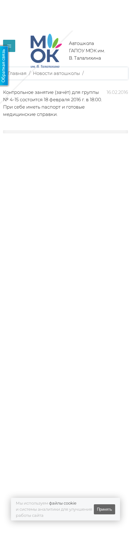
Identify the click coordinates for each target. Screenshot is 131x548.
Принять (104, 509)
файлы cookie (62, 503)
